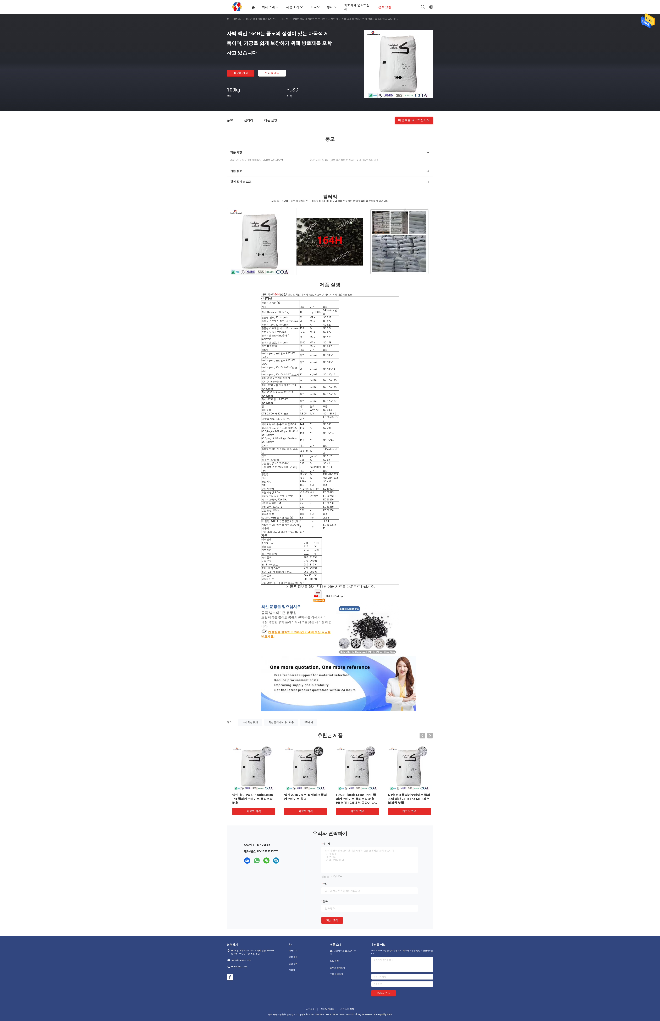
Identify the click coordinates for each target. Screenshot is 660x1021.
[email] (247, 860)
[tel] (286, 860)
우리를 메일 (272, 72)
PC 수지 (309, 722)
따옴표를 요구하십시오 (414, 120)
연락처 (292, 970)
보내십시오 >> (383, 993)
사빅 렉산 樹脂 (250, 722)
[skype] (276, 860)
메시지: (327, 843)
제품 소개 (238, 18)
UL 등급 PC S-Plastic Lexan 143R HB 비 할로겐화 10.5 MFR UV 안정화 (304, 798)
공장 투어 (293, 957)
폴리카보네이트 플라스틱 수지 (261, 18)
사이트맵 (310, 1009)
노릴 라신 (334, 961)
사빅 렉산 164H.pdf (335, 596)
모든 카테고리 (336, 974)
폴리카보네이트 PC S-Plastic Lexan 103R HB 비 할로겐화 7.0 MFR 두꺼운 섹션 (252, 798)
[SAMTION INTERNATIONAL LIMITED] (237, 6)
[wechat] (266, 860)
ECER (389, 1014)
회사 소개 (293, 950)
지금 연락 (332, 920)
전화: (325, 901)
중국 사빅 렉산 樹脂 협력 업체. (282, 1014)
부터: (325, 883)
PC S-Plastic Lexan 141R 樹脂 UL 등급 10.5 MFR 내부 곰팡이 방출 (355, 798)
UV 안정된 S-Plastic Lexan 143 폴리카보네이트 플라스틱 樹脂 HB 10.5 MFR (407, 798)
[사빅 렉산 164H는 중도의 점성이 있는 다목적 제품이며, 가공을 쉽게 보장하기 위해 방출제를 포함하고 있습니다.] (398, 64)
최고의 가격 (240, 72)
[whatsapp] (257, 860)
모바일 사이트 (327, 1009)
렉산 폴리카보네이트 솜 (281, 722)
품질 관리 (293, 963)
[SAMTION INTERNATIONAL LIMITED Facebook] (230, 977)
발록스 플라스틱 (337, 967)
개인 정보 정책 (347, 1009)
